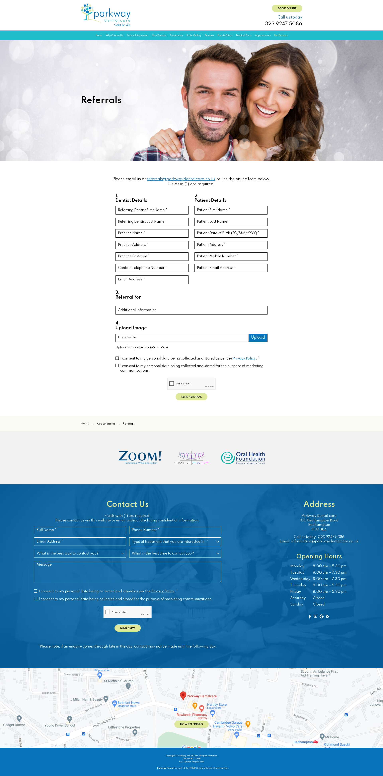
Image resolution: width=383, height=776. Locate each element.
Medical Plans (244, 35)
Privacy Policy (244, 358)
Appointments (263, 35)
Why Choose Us (114, 35)
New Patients (159, 35)
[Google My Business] (322, 616)
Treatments (176, 35)
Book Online (287, 8)
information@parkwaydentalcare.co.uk (324, 541)
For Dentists (281, 35)
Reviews (209, 35)
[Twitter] (315, 616)
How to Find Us (191, 724)
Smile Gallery (194, 35)
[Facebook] (310, 616)
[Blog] (327, 616)
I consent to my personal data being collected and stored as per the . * (189, 358)
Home (99, 35)
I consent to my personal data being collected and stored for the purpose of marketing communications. (192, 368)
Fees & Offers (225, 35)
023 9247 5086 (283, 24)
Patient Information (137, 35)
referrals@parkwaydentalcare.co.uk (181, 179)
